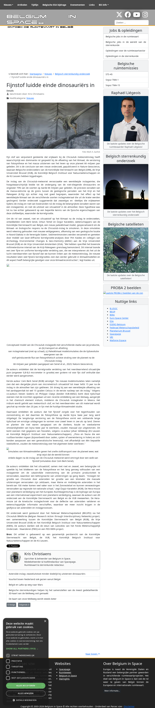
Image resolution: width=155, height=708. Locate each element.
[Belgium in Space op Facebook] (128, 16)
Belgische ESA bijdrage (54, 4)
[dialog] (25, 661)
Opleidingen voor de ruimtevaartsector (125, 50)
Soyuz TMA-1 (112, 79)
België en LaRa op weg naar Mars (26, 584)
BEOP (112, 311)
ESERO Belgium (117, 324)
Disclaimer (129, 706)
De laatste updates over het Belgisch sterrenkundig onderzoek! (126, 213)
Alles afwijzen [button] (26, 693)
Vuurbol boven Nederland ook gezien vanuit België (35, 579)
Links (92, 4)
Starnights (64, 678)
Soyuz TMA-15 (113, 85)
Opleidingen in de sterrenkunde (122, 56)
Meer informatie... (112, 690)
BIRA (112, 314)
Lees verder (23, 644)
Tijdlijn (34, 4)
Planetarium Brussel (120, 330)
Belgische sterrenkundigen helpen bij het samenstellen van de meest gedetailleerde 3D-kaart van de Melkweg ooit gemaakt (53, 592)
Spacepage (115, 334)
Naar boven (92, 653)
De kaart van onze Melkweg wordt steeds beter (32, 598)
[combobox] (132, 22)
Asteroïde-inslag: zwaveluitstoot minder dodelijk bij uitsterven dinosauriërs (47, 573)
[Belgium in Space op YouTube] (136, 16)
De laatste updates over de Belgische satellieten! (126, 277)
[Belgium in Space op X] (119, 16)
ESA (112, 321)
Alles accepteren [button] (25, 685)
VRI (111, 337)
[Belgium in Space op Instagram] (145, 16)
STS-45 (109, 74)
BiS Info (103, 4)
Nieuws (8, 4)
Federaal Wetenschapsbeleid (124, 327)
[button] (25, 648)
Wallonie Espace (118, 340)
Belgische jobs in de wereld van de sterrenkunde (126, 44)
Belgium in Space (68, 675)
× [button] (45, 621)
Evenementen (77, 4)
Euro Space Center (119, 318)
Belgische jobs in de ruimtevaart (122, 36)
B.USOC (113, 308)
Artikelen (22, 4)
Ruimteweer (65, 672)
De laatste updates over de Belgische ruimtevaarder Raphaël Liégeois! (126, 145)
